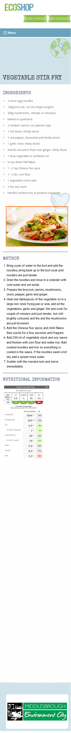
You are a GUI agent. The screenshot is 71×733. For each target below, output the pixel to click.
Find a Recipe (35, 18)
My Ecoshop (59, 18)
